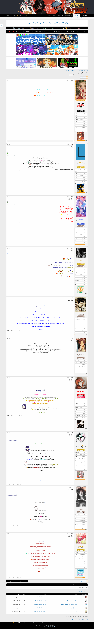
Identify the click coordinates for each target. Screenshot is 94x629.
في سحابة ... (77, 238)
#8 (7, 432)
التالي (82, 77)
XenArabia (10, 623)
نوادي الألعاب (55, 31)
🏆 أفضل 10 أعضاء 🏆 (62, 28)
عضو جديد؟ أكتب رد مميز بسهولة (49, 28)
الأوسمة (53, 15)
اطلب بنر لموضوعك (63, 31)
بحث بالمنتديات (73, 17)
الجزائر (76, 563)
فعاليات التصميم (33, 31)
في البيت (76, 465)
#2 (7, 144)
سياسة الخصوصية (29, 622)
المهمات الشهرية (35, 28)
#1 (7, 80)
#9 (7, 487)
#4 (7, 248)
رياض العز (77, 524)
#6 (7, 338)
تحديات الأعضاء (41, 31)
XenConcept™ (49, 627)
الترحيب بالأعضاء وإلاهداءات (40, 597)
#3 (7, 196)
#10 (8, 533)
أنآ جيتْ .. (75, 597)
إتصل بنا (45, 622)
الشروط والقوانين (38, 622)
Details (63, 627)
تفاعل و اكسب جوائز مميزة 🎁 (75, 28)
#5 (7, 297)
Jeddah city (77, 280)
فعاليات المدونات (25, 31)
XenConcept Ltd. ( (59, 627)
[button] (65, 15)
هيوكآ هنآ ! (75, 611)
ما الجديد (68, 15)
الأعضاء (59, 15)
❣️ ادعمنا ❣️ (11, 31)
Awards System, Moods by (47, 626)
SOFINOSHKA (84, 74)
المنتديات (76, 15)
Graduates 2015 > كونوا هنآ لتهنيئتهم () (68, 604)
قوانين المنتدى (17, 28)
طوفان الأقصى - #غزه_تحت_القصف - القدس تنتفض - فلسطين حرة (47, 23)
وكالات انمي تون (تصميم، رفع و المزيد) (77, 31)
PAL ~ (76, 127)
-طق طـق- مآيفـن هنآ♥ (72, 600)
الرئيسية (83, 15)
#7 (7, 377)
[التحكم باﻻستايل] (1, 25)
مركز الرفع (17, 31)
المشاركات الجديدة (82, 17)
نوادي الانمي (48, 31)
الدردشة (48, 15)
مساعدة (22, 622)
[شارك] (9, 80)
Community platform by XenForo (47, 625)
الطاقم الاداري (26, 28)
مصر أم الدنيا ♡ (77, 415)
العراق (76, 328)
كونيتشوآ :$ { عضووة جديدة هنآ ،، (70, 607)
